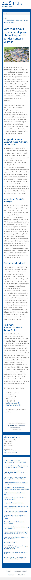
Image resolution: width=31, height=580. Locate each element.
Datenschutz (21, 575)
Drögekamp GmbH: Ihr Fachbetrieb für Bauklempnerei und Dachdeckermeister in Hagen (16, 517)
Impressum (11, 575)
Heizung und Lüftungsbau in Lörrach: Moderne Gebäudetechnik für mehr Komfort (16, 488)
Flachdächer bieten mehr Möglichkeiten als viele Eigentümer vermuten (16, 483)
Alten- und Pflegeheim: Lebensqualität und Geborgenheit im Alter (16, 507)
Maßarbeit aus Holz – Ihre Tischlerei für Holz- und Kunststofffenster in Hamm (15, 558)
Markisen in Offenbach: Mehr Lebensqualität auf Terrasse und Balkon (15, 461)
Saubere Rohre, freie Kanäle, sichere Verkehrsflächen (14, 522)
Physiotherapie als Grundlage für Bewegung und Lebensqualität (16, 527)
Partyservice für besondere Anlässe (14, 503)
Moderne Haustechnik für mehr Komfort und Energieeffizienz (15, 498)
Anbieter (5, 18)
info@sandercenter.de (12, 403)
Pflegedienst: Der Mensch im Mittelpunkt (15, 511)
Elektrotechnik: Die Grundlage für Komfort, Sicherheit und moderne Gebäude (16, 466)
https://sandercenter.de (13, 405)
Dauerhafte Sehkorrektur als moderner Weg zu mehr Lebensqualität (16, 538)
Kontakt (8, 571)
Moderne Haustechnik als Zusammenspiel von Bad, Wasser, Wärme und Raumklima (15, 532)
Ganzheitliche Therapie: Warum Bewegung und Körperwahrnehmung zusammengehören (16, 547)
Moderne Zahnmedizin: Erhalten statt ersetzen (14, 493)
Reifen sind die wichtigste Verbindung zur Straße (15, 553)
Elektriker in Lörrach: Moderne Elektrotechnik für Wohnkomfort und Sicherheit (14, 472)
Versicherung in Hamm (10, 542)
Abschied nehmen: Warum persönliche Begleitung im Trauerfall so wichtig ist (15, 478)
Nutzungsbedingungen (20, 571)
